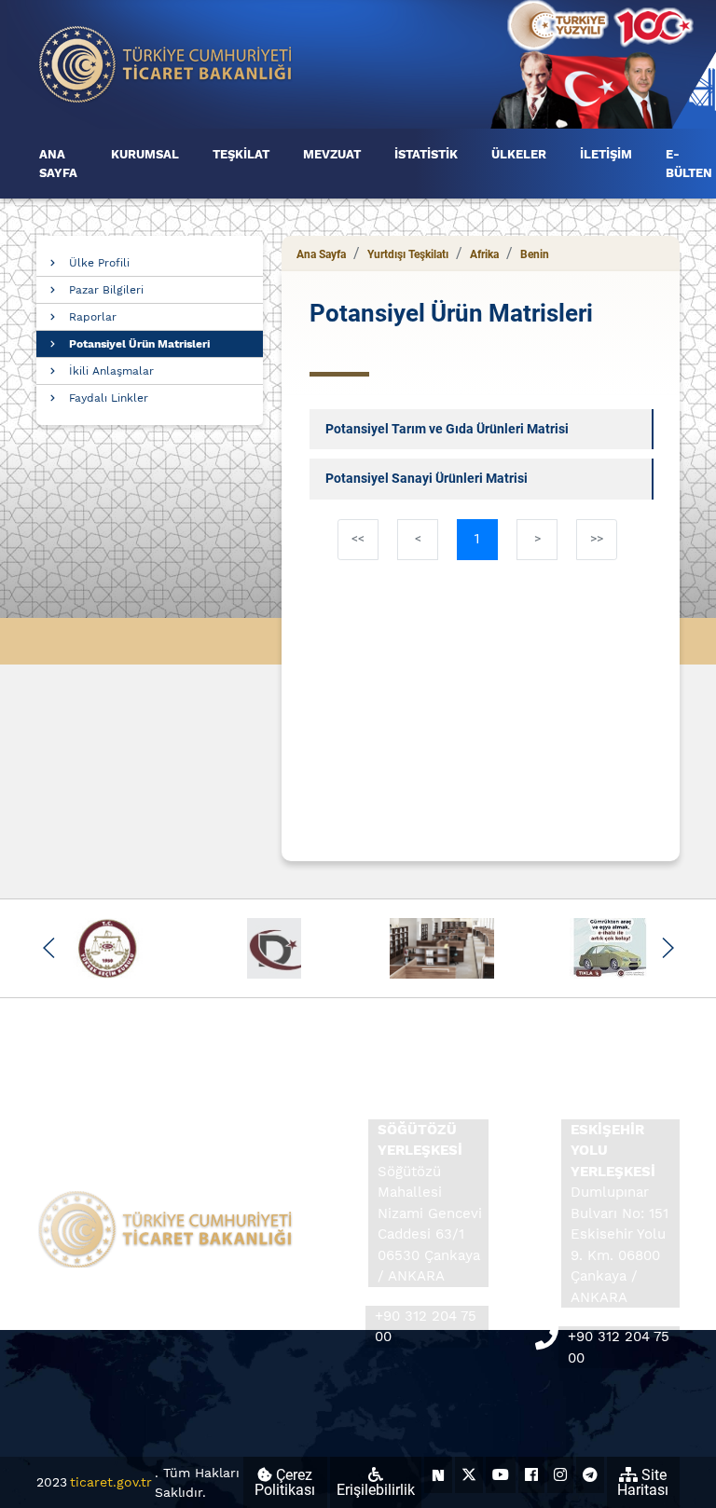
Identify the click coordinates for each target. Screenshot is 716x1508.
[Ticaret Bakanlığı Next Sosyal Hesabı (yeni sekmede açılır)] (438, 1475)
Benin (534, 254)
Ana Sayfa (321, 254)
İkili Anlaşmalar (111, 370)
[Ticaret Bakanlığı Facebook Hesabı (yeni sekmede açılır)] (531, 1475)
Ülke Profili (99, 262)
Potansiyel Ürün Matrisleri (139, 343)
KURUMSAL (145, 154)
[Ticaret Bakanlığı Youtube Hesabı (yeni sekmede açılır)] (501, 1475)
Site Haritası (642, 1482)
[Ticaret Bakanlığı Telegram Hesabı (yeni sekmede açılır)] (590, 1475)
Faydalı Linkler (108, 397)
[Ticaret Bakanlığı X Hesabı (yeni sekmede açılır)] (469, 1475)
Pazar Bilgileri (106, 289)
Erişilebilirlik (376, 1490)
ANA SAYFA (58, 163)
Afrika (484, 254)
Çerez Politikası (285, 1482)
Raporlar (93, 316)
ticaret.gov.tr (111, 1481)
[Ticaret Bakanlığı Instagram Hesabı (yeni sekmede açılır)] (560, 1475)
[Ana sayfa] (166, 63)
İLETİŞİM (606, 154)
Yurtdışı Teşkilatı (407, 254)
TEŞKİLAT (241, 154)
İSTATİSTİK (426, 154)
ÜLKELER (518, 154)
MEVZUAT (332, 154)
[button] (49, 947)
